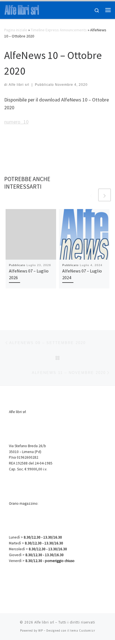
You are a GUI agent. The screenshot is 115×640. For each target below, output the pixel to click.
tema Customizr (82, 630)
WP (40, 630)
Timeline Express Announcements (59, 29)
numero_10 (16, 121)
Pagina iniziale (15, 29)
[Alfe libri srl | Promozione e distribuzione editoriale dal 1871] (21, 9)
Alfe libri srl (19, 85)
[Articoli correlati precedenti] (91, 195)
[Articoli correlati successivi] (104, 195)
